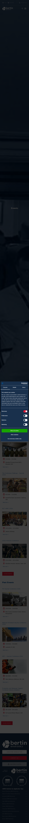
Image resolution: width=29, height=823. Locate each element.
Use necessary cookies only (14, 438)
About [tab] (23, 387)
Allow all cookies (14, 430)
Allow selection (14, 434)
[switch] (25, 416)
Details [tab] (14, 387)
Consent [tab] (5, 387)
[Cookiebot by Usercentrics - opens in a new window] (21, 383)
